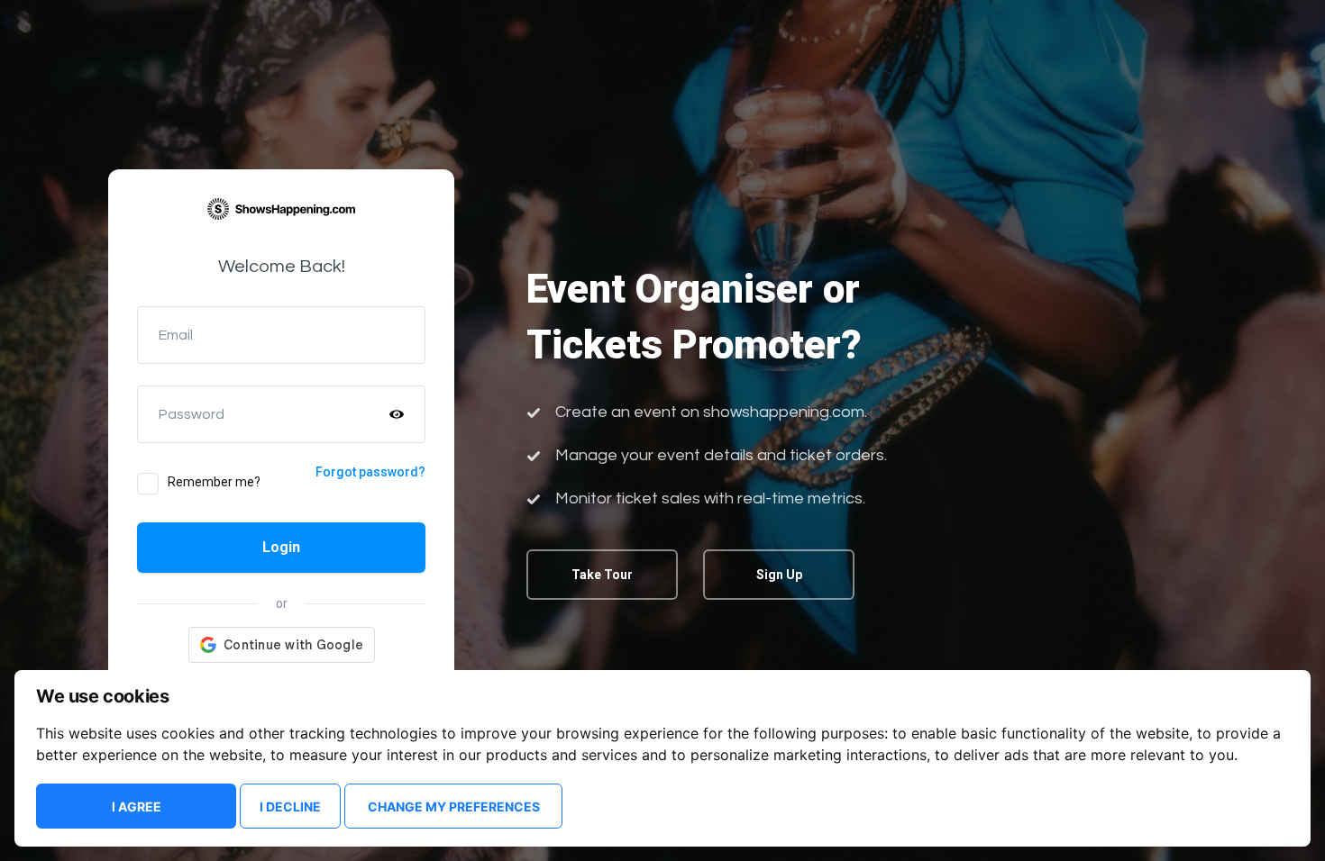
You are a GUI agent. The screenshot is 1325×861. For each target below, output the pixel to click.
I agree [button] (136, 806)
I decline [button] (290, 806)
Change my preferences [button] (454, 806)
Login (281, 547)
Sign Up (779, 574)
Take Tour (602, 574)
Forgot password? (370, 472)
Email (176, 335)
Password (191, 414)
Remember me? (214, 482)
